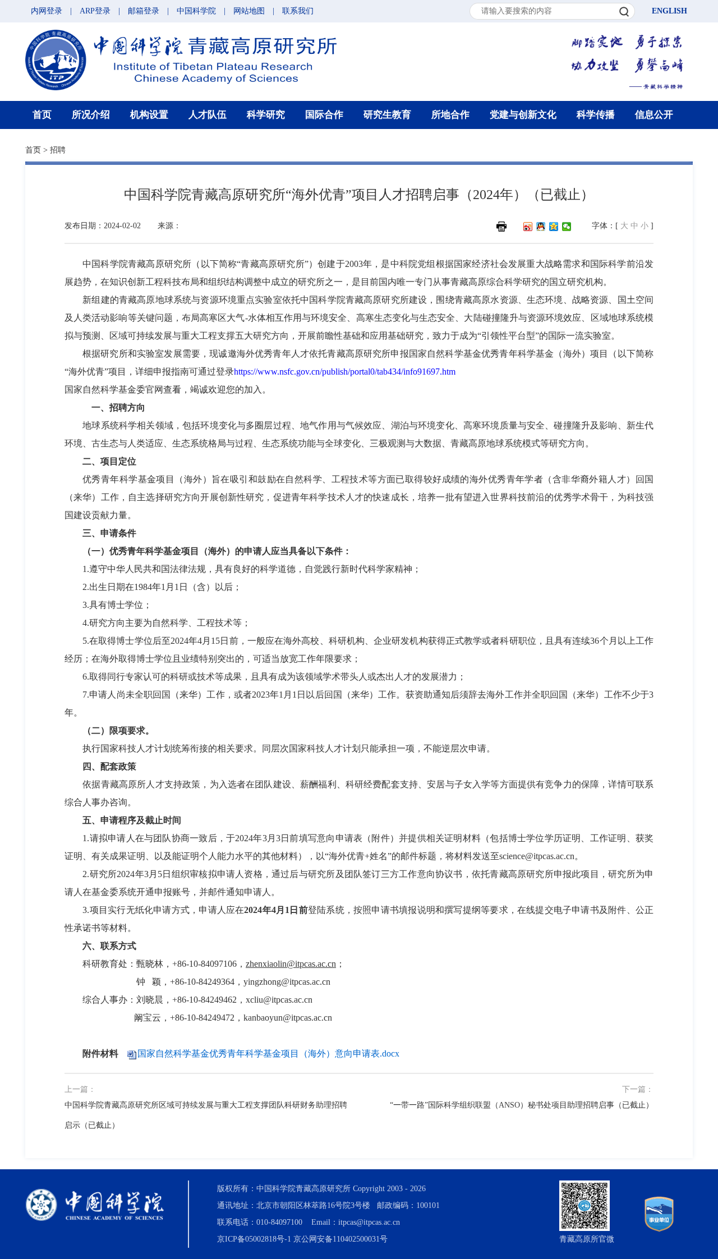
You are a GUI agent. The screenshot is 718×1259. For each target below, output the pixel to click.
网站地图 (249, 11)
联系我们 (298, 11)
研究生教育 (387, 114)
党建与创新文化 (523, 114)
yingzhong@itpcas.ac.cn (286, 981)
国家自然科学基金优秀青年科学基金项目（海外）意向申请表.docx (268, 1053)
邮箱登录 (143, 11)
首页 (42, 114)
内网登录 (46, 11)
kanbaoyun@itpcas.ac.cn (287, 1017)
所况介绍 (91, 114)
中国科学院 (196, 11)
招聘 (58, 150)
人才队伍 (207, 114)
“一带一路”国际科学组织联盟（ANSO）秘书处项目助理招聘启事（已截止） (521, 1105)
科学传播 (596, 114)
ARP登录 (95, 11)
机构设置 (149, 114)
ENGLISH (669, 11)
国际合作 (324, 114)
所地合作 (450, 114)
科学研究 (266, 114)
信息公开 (654, 114)
